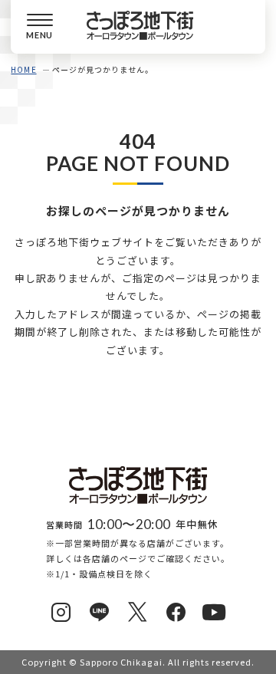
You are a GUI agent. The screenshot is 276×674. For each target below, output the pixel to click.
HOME (23, 69)
